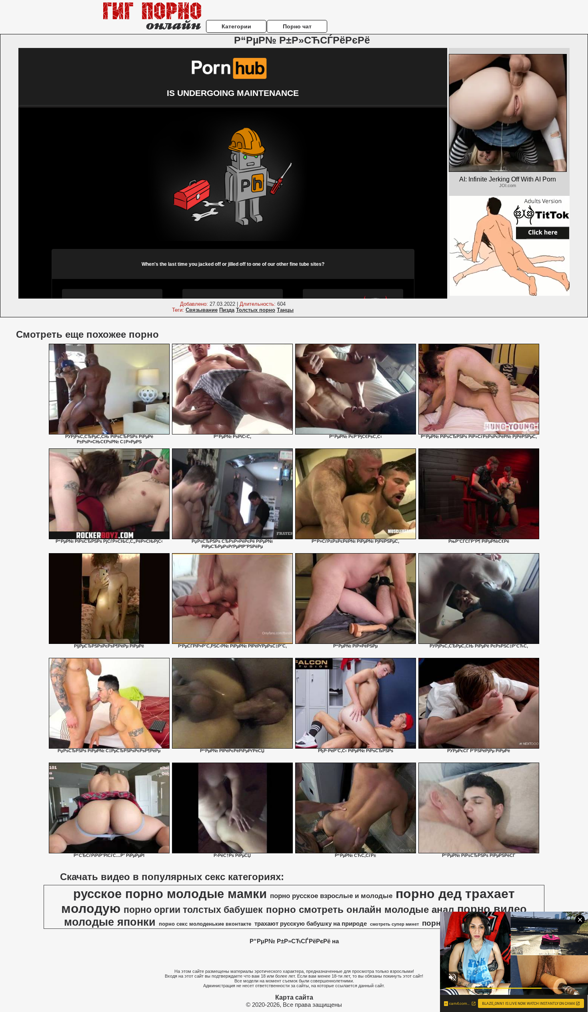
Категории (236, 26)
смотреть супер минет (394, 924)
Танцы (285, 310)
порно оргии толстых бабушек (193, 909)
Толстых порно (255, 310)
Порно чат (297, 26)
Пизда (226, 310)
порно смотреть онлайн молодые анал (360, 909)
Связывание (202, 310)
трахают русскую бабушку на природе (310, 923)
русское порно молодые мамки (170, 893)
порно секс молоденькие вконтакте (205, 924)
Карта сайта (294, 997)
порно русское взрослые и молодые (331, 896)
